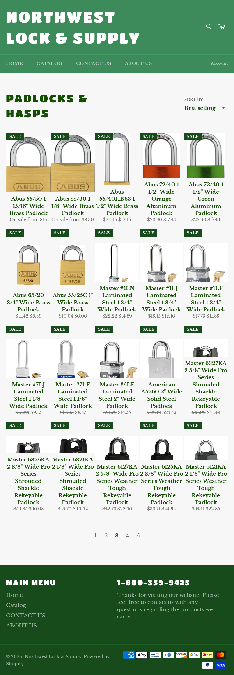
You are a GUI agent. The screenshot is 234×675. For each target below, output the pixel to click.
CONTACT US (93, 63)
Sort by (193, 99)
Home (14, 63)
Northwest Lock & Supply (73, 27)
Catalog (49, 63)
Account (219, 63)
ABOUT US (138, 63)
